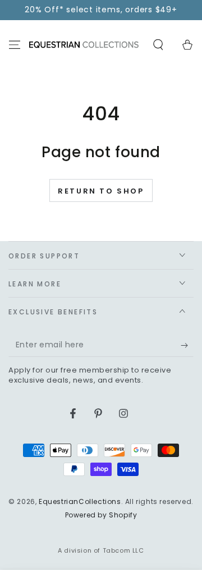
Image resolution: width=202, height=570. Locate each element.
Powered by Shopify (101, 515)
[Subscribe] (187, 345)
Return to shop (101, 191)
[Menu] (14, 44)
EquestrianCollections (80, 501)
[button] (158, 44)
